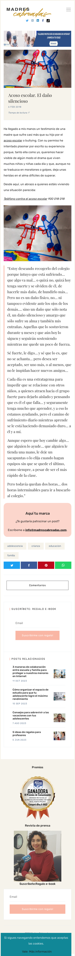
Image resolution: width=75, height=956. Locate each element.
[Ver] (68, 10)
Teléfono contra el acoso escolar (25, 198)
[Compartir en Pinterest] (46, 565)
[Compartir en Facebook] (29, 565)
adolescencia (15, 546)
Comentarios (37, 585)
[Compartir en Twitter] (12, 565)
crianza (35, 546)
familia (11, 555)
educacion (55, 546)
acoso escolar (13, 140)
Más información (40, 951)
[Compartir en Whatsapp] (63, 565)
